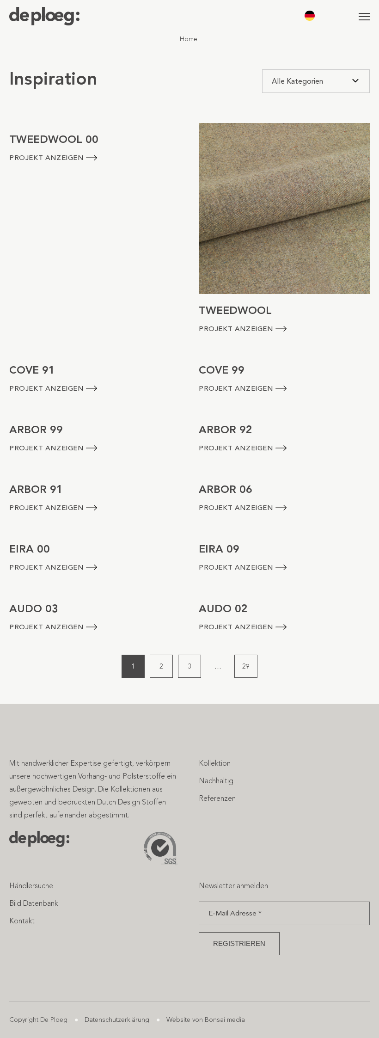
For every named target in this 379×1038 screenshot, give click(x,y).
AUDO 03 (33, 608)
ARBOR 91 (36, 489)
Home (188, 39)
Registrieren (239, 943)
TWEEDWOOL (235, 310)
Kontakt (22, 920)
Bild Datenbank (33, 903)
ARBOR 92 (225, 429)
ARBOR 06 (225, 489)
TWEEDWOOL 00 (53, 139)
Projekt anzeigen (46, 158)
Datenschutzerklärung (117, 1020)
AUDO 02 (223, 608)
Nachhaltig (216, 780)
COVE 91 (32, 369)
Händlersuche (31, 885)
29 (246, 666)
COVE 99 (222, 369)
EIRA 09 (219, 548)
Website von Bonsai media (205, 1020)
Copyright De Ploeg (38, 1020)
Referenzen (217, 798)
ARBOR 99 (36, 429)
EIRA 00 (29, 548)
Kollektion (215, 763)
